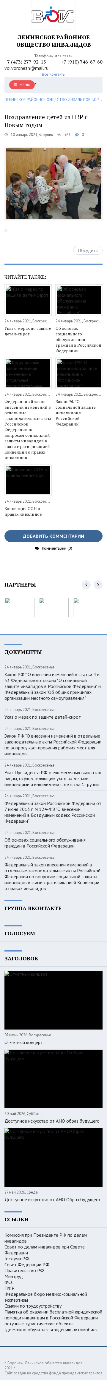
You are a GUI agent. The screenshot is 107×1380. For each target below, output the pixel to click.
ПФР (9, 1288)
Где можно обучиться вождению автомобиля (50, 1329)
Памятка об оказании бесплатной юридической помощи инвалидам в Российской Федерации (53, 1315)
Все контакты (53, 74)
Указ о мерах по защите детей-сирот (27, 331)
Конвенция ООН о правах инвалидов (23, 511)
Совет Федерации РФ (26, 1264)
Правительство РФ (24, 1270)
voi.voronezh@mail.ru (26, 68)
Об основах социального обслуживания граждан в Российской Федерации (78, 339)
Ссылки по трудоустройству (33, 1306)
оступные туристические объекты (38, 1324)
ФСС (9, 1282)
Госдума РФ (16, 1259)
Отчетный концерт (23, 1042)
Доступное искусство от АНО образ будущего (52, 1121)
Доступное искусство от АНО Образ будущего (52, 1199)
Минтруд (13, 1276)
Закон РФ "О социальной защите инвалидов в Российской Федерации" (76, 413)
